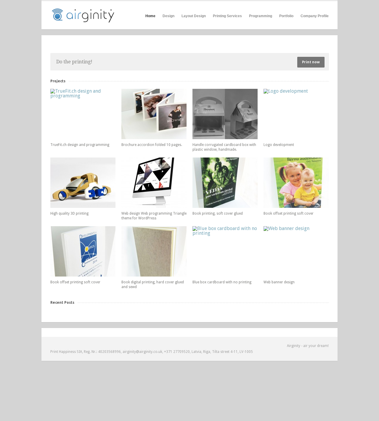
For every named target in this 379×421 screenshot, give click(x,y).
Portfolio (286, 16)
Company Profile (315, 16)
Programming (260, 16)
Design (168, 16)
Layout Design (194, 16)
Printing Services (227, 16)
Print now (311, 62)
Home (150, 16)
